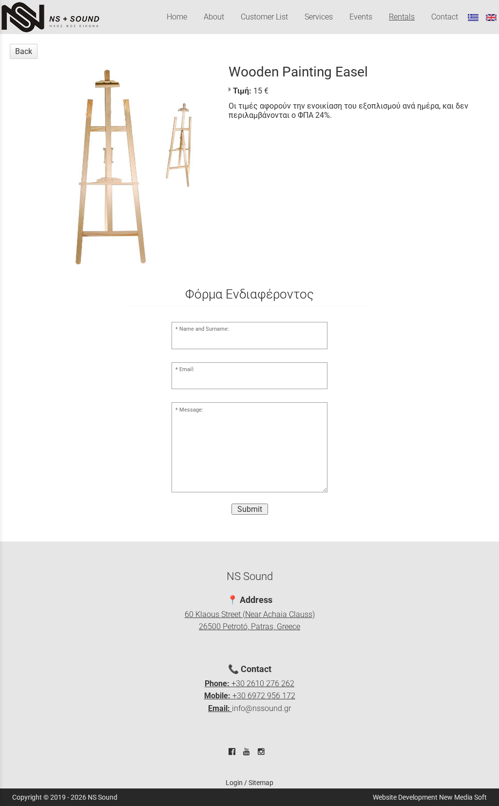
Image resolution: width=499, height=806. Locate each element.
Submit (249, 509)
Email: (186, 369)
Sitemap (261, 783)
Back (23, 51)
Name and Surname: (204, 329)
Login (234, 783)
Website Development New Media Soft (430, 797)
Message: (191, 410)
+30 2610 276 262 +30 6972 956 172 (249, 696)
